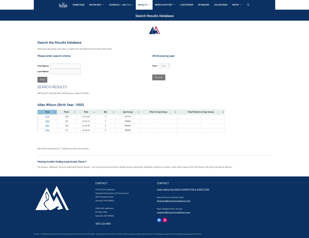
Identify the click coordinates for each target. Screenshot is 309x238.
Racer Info (95, 5)
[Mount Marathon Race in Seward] (63, 5)
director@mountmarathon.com (173, 201)
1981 (47, 126)
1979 (47, 117)
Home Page (78, 5)
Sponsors (203, 5)
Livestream (186, 5)
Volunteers (221, 5)
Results (142, 5)
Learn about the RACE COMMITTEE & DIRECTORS (183, 189)
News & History (163, 5)
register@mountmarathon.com (173, 212)
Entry (235, 5)
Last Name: (43, 71)
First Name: (43, 66)
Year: (154, 66)
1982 (47, 130)
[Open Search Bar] (248, 5)
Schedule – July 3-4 (119, 5)
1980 (47, 121)
